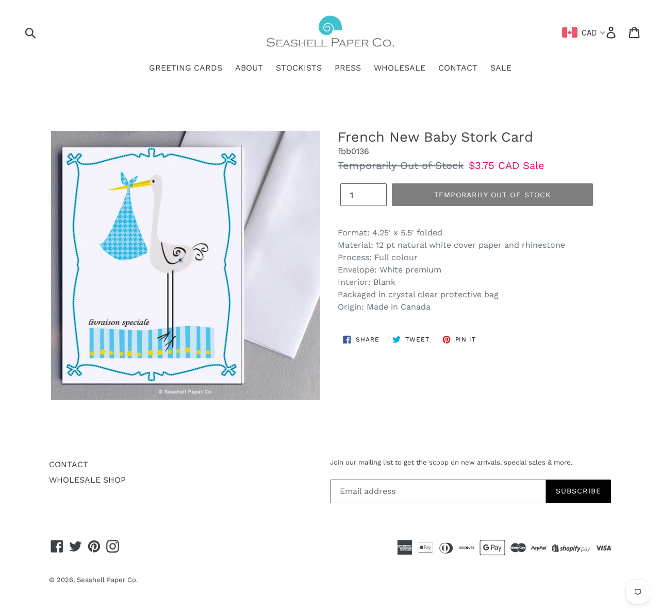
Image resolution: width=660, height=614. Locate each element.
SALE (501, 68)
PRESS (348, 68)
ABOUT (249, 68)
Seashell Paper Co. (107, 580)
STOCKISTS (299, 68)
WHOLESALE (399, 68)
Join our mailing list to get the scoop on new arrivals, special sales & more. (451, 462)
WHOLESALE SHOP (87, 480)
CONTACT (457, 68)
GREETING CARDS (185, 68)
